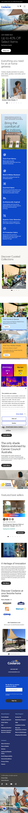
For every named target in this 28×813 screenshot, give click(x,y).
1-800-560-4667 (14, 669)
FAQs (16, 722)
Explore (7, 326)
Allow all (14, 418)
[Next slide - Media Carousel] (27, 640)
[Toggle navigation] (24, 6)
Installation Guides (20, 725)
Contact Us (18, 717)
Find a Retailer (5, 599)
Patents (3, 764)
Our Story (6, 583)
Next (27, 88)
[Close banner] (25, 388)
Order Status (4, 722)
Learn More (6, 435)
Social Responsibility (6, 756)
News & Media (5, 746)
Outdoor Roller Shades (9, 100)
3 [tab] (16, 290)
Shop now (6, 50)
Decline (14, 423)
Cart (2, 725)
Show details (19, 414)
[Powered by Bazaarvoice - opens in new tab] (14, 654)
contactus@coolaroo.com (14, 671)
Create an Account (6, 719)
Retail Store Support (20, 719)
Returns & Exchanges (20, 732)
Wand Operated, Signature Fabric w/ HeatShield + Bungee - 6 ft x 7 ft (13, 525)
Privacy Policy (5, 761)
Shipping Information (21, 735)
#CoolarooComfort (6, 727)
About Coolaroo (5, 743)
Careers (3, 749)
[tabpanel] (14, 90)
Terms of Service (5, 780)
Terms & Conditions (6, 759)
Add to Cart (20, 532)
